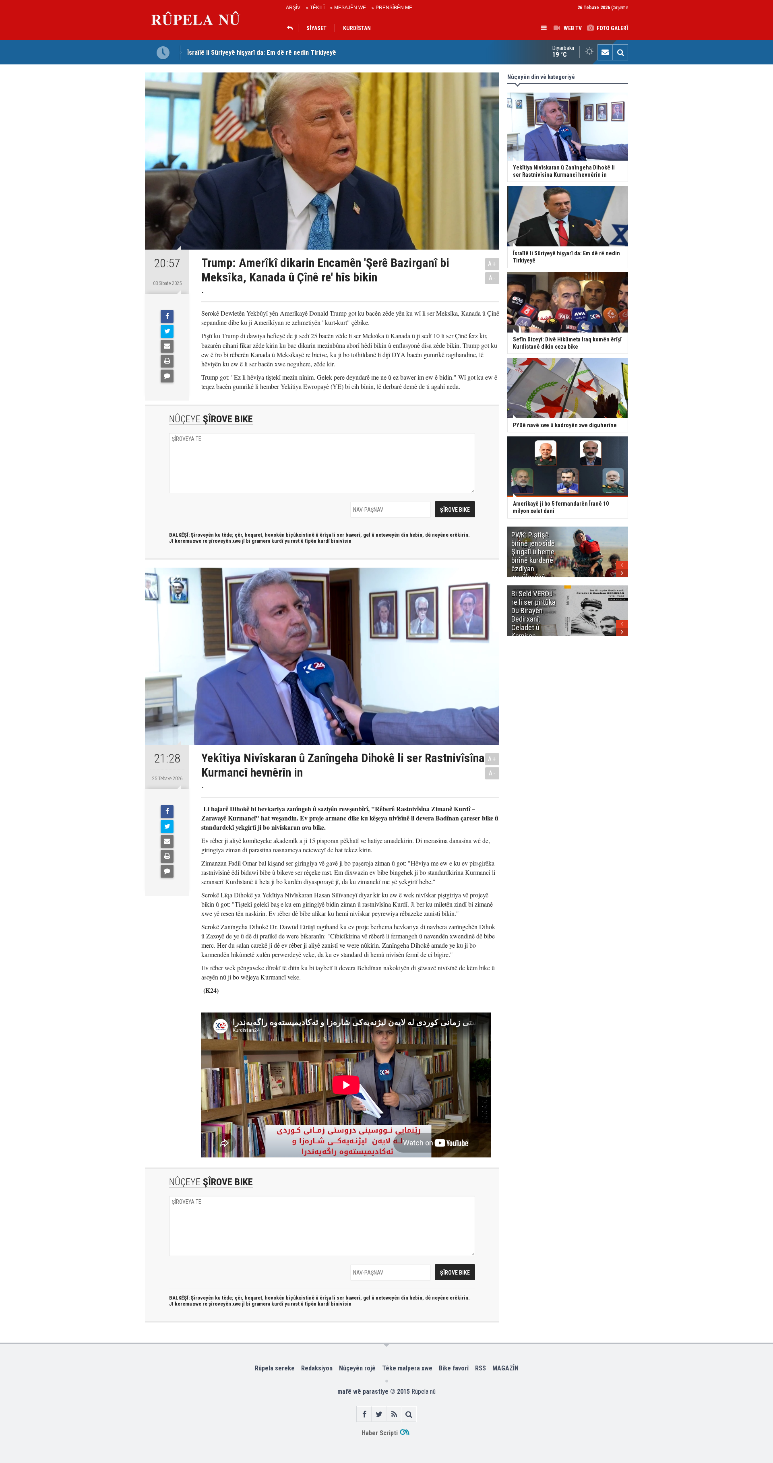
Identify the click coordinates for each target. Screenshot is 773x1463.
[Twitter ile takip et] (379, 1414)
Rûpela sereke (275, 1368)
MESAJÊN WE (350, 7)
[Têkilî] (605, 52)
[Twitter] (167, 331)
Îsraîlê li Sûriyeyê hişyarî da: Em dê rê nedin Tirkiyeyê (261, 52)
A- (492, 278)
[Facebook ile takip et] (364, 1414)
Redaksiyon (317, 1368)
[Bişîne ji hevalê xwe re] (167, 346)
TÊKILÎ (317, 7)
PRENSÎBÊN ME (394, 7)
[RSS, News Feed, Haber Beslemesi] (393, 1414)
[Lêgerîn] (620, 52)
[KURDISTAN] (292, 28)
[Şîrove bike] (167, 376)
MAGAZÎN (505, 1368)
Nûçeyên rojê (357, 1368)
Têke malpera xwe (407, 1368)
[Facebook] (167, 316)
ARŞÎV (293, 7)
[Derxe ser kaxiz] (167, 361)
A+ (492, 264)
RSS (480, 1368)
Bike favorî (454, 1368)
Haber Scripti (380, 1433)
